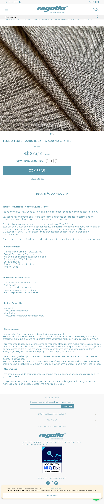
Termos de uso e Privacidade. (52, 488)
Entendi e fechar (52, 495)
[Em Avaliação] (52, 460)
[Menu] (6, 9)
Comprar (37, 170)
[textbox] (52, 17)
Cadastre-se (67, 406)
